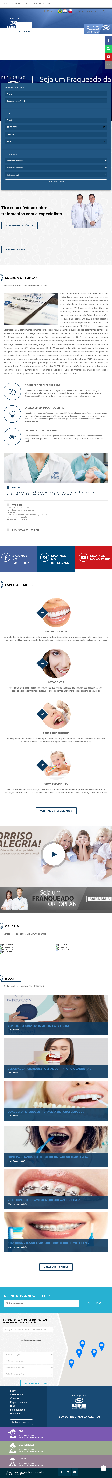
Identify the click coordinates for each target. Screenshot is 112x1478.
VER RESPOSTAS (15, 249)
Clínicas (39, 31)
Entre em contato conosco (38, 3)
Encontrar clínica (36, 1383)
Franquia (15, 1413)
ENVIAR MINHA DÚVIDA (19, 225)
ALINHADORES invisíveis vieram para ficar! (38, 1025)
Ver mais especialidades (56, 810)
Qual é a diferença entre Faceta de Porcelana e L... (46, 1111)
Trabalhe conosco (21, 1422)
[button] (82, 1345)
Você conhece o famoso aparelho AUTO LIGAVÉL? (44, 1200)
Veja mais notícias (56, 1267)
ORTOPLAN (24, 31)
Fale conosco (17, 1410)
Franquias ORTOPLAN (25, 530)
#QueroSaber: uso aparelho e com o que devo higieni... (48, 1243)
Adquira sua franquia (22, 50)
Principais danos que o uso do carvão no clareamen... (48, 1157)
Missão (16, 487)
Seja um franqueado (13, 3)
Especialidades (57, 31)
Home (11, 31)
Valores (17, 505)
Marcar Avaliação (56, 182)
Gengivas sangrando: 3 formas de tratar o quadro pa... (49, 1068)
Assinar (94, 1303)
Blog (74, 31)
